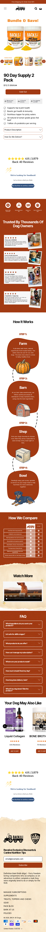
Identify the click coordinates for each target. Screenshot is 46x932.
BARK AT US (9, 910)
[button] (36, 9)
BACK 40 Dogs (15, 918)
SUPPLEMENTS (10, 896)
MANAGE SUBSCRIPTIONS (15, 892)
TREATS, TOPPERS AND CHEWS (17, 899)
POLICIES (7, 913)
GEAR (6, 903)
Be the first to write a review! (23, 186)
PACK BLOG (9, 906)
